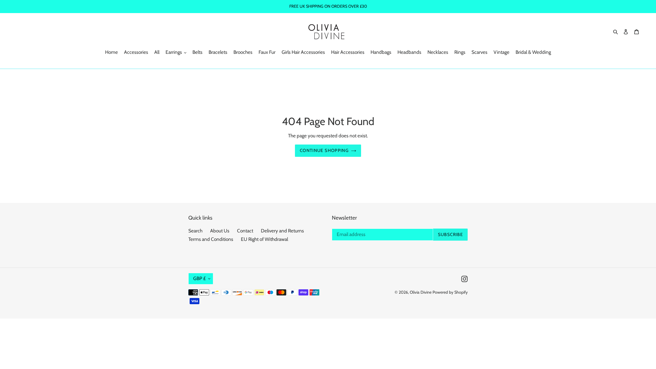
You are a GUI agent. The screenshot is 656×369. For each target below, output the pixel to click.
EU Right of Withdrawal (264, 239)
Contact (245, 231)
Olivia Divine (421, 292)
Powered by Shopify (450, 292)
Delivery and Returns (282, 231)
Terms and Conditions (210, 239)
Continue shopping (324, 150)
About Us (219, 231)
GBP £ (199, 278)
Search (195, 231)
